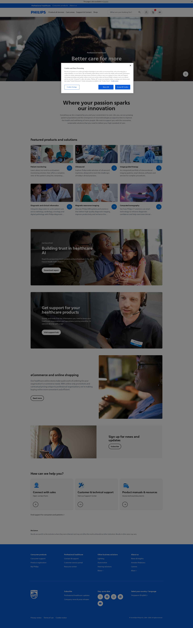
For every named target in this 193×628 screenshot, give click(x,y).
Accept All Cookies (122, 87)
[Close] (130, 65)
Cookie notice (114, 81)
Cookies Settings (72, 87)
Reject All (106, 87)
